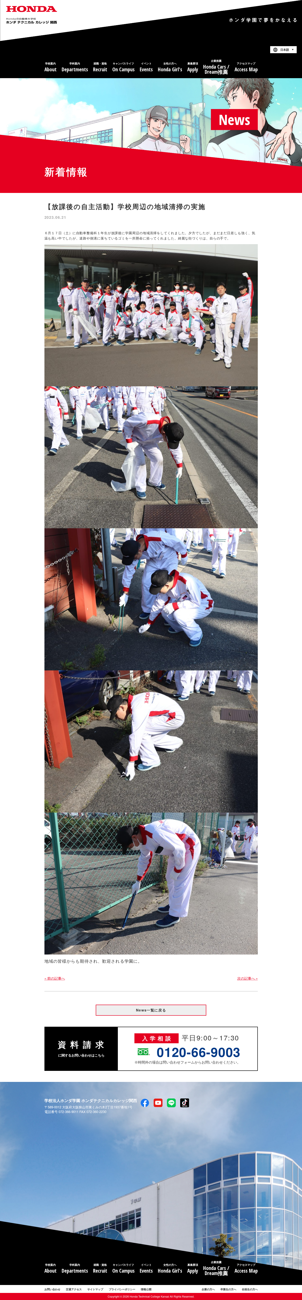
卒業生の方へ (228, 1289)
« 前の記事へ (54, 978)
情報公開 (146, 1289)
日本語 (284, 49)
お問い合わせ (52, 1289)
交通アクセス (74, 1289)
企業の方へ (208, 1289)
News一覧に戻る (151, 1010)
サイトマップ (95, 1289)
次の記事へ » (247, 978)
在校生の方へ (250, 1289)
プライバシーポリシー (122, 1289)
